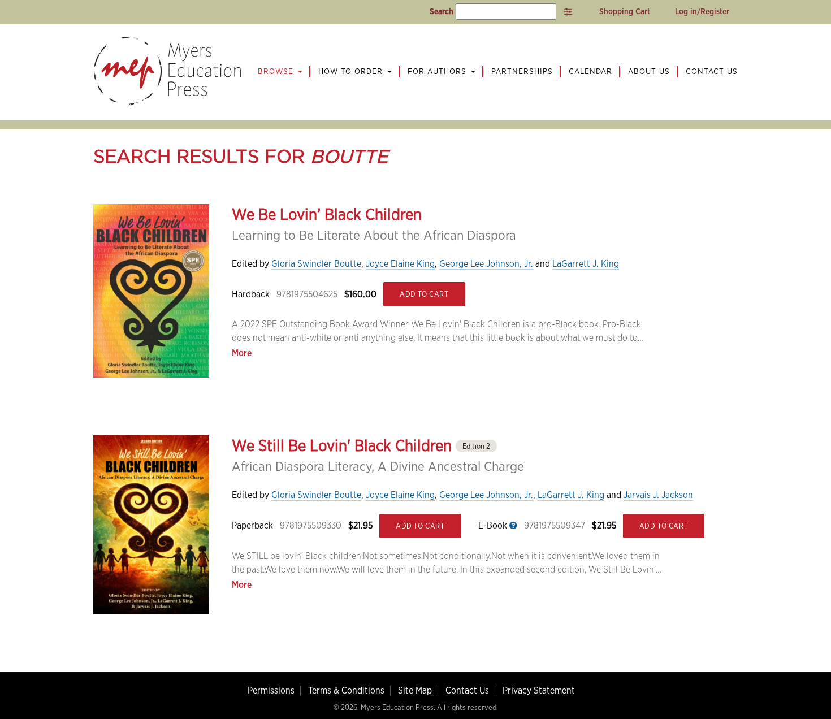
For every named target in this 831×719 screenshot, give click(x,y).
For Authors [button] (438, 71)
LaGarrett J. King (585, 263)
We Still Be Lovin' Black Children (361, 445)
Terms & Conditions (346, 690)
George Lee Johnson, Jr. (486, 263)
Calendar (590, 71)
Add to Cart (424, 294)
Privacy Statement (539, 690)
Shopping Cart (623, 11)
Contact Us (712, 71)
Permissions (271, 690)
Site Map (415, 690)
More (242, 353)
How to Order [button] (352, 71)
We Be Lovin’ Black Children (327, 214)
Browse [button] (277, 71)
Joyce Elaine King (400, 263)
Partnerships (522, 71)
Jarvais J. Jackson (658, 495)
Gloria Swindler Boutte (316, 263)
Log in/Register (702, 11)
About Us (649, 71)
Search (441, 11)
